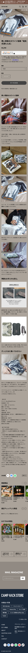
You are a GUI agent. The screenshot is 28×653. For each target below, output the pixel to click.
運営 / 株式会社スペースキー (20, 632)
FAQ (2, 636)
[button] (26, 23)
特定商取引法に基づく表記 (20, 627)
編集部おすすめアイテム (19, 554)
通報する (24, 475)
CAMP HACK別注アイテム (6, 554)
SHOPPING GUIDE (6, 633)
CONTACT (4, 639)
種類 (2, 65)
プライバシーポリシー (20, 624)
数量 (2, 73)
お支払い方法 (23, 619)
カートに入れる (14, 82)
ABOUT (3, 630)
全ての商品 (4, 627)
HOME (3, 624)
